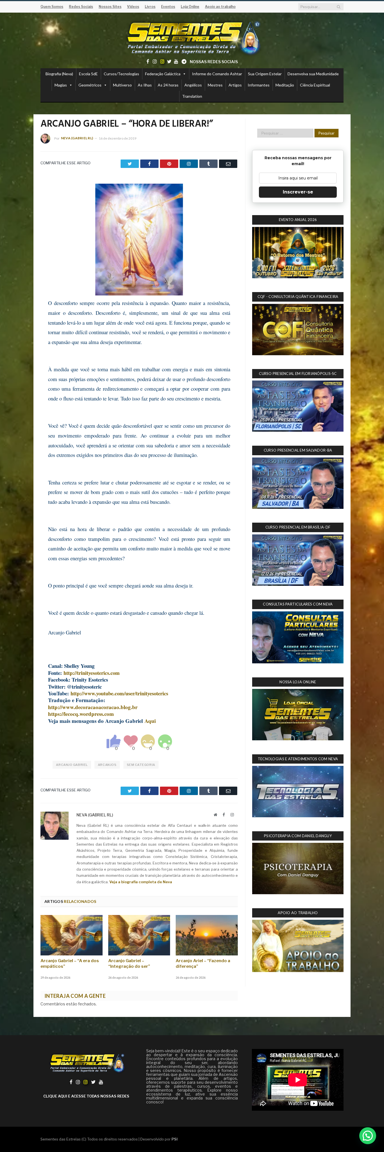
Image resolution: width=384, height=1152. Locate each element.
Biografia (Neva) (59, 73)
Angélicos (193, 85)
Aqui (150, 721)
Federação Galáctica (162, 73)
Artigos (235, 85)
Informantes (259, 85)
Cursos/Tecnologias (121, 73)
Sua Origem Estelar (265, 73)
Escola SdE (88, 73)
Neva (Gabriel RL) (77, 138)
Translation (192, 96)
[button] (367, 1135)
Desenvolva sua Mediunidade (313, 73)
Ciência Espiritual (315, 85)
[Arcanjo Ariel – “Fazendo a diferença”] (207, 935)
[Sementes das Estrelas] (192, 37)
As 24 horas (168, 85)
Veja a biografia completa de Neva (140, 882)
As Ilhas (145, 85)
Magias (61, 85)
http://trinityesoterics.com (92, 673)
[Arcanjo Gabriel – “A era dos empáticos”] (71, 935)
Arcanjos (107, 765)
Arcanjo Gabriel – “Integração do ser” (129, 963)
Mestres (215, 85)
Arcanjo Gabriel (71, 765)
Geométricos (89, 85)
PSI (174, 1139)
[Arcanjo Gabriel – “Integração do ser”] (139, 935)
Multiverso (122, 85)
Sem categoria (141, 765)
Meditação (284, 85)
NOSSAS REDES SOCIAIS (214, 61)
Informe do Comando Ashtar (217, 73)
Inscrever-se (298, 192)
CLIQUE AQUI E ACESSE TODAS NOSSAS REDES (86, 1096)
